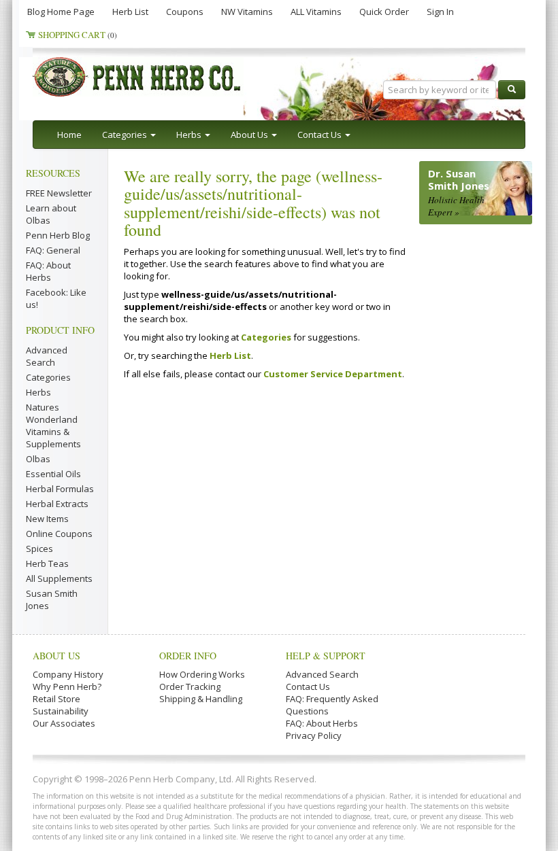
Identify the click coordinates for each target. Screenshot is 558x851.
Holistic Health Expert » (456, 206)
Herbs (38, 392)
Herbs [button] (189, 134)
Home (69, 134)
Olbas (38, 459)
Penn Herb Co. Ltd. (163, 77)
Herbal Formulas (60, 489)
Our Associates (64, 723)
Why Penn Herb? (67, 686)
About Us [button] (250, 134)
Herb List (130, 11)
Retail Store (56, 699)
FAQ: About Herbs (48, 271)
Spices (39, 548)
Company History (68, 674)
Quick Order (384, 11)
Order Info (187, 655)
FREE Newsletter (59, 193)
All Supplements (59, 578)
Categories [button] (125, 134)
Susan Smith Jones (52, 599)
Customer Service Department (332, 374)
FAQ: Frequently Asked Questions (332, 705)
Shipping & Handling (200, 699)
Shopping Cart (77, 35)
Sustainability (60, 711)
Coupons (184, 11)
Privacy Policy (314, 735)
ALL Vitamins (316, 11)
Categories (48, 377)
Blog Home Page (61, 11)
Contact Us (308, 686)
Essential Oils (53, 474)
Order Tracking (189, 686)
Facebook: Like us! (56, 298)
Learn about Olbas (51, 214)
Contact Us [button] (320, 134)
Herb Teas (47, 563)
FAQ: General (53, 250)
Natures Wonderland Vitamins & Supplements (53, 425)
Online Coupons (59, 533)
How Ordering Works (202, 674)
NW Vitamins (247, 11)
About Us (56, 655)
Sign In (440, 11)
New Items (47, 519)
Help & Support (325, 655)
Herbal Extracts (57, 504)
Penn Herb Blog (58, 235)
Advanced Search (46, 356)
